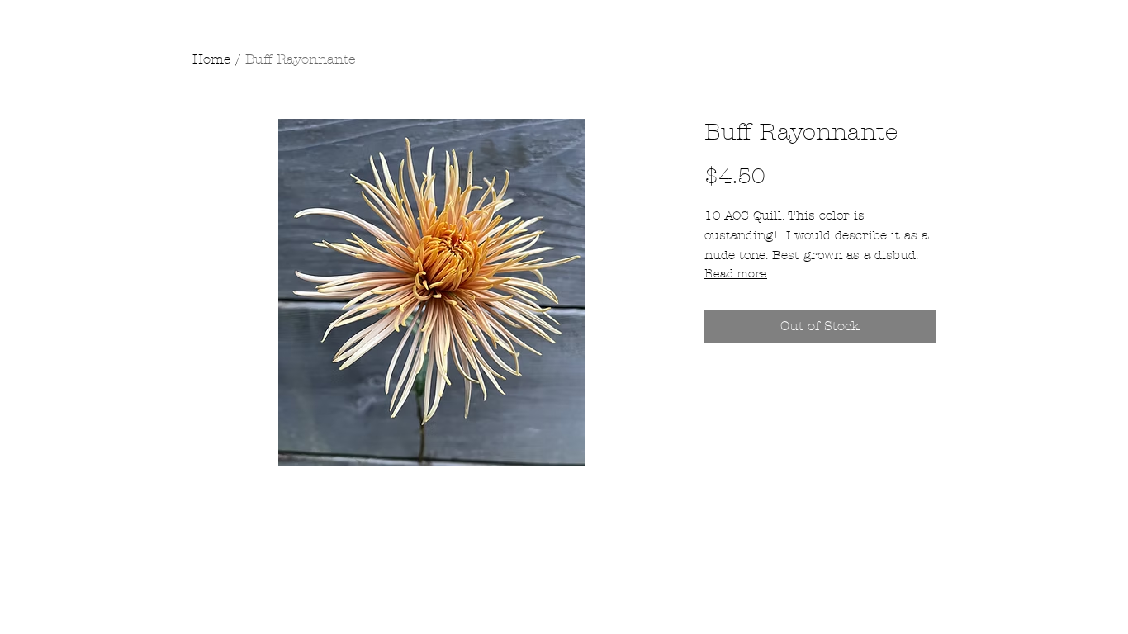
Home (211, 59)
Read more (735, 274)
